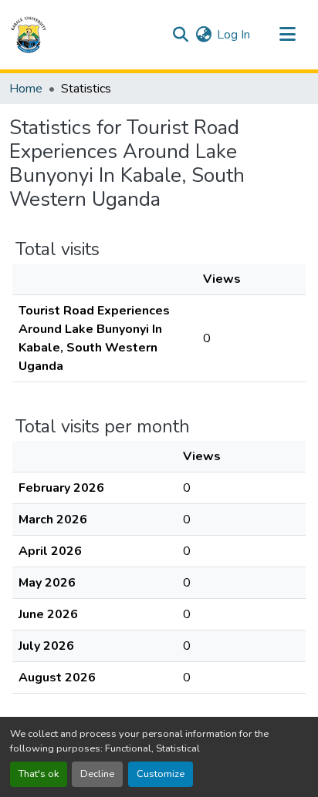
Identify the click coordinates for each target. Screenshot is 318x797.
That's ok (39, 774)
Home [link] (25, 88)
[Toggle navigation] (287, 34)
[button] (28, 34)
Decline (97, 774)
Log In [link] (233, 34)
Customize (160, 774)
